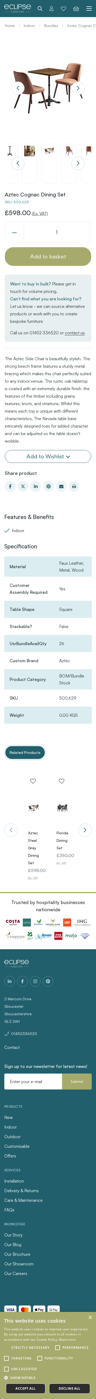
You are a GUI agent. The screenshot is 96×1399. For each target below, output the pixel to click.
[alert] (48, 1355)
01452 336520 (44, 332)
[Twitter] (23, 486)
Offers (10, 1155)
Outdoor (12, 1136)
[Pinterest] (48, 486)
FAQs (9, 1209)
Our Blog (12, 1244)
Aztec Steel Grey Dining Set (33, 848)
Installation (14, 1181)
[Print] (74, 486)
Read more (67, 1339)
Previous (18, 88)
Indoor (10, 1127)
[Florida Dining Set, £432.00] (62, 808)
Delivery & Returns (21, 1190)
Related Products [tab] (25, 752)
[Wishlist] (63, 8)
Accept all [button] (25, 1388)
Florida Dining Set (62, 840)
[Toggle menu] (87, 8)
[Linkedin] (35, 486)
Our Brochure (17, 1254)
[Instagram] (35, 981)
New (8, 1117)
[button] (48, 1377)
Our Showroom (19, 1263)
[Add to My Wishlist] (33, 781)
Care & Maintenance (23, 1200)
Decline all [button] (69, 1388)
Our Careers (15, 1273)
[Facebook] (10, 486)
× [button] (90, 1318)
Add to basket (48, 256)
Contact (12, 1047)
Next (78, 88)
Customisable (17, 1146)
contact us (75, 332)
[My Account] (51, 8)
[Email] (61, 486)
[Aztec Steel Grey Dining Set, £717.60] (33, 808)
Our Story (13, 1235)
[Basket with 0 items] (76, 8)
